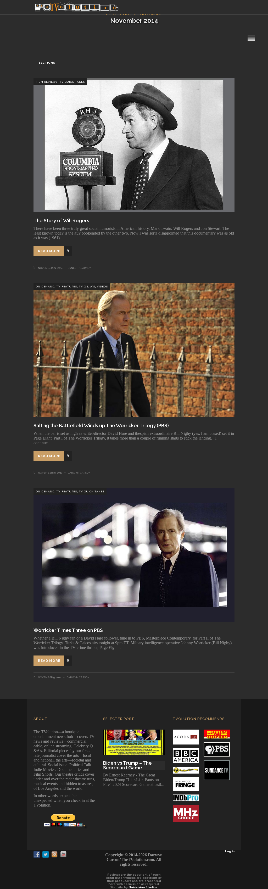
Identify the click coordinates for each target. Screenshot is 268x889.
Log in (229, 851)
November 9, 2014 (49, 677)
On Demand (45, 286)
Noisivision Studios (143, 887)
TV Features (66, 286)
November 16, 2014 (49, 472)
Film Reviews (47, 81)
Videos (102, 286)
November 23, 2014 (50, 267)
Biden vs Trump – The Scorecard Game (127, 765)
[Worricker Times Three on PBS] (134, 554)
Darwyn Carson (79, 472)
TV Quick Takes (72, 81)
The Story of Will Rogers (61, 220)
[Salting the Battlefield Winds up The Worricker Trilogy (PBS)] (134, 350)
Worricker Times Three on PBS (68, 630)
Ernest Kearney (79, 267)
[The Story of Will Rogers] (134, 145)
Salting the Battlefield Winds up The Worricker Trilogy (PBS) (101, 425)
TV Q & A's (87, 286)
